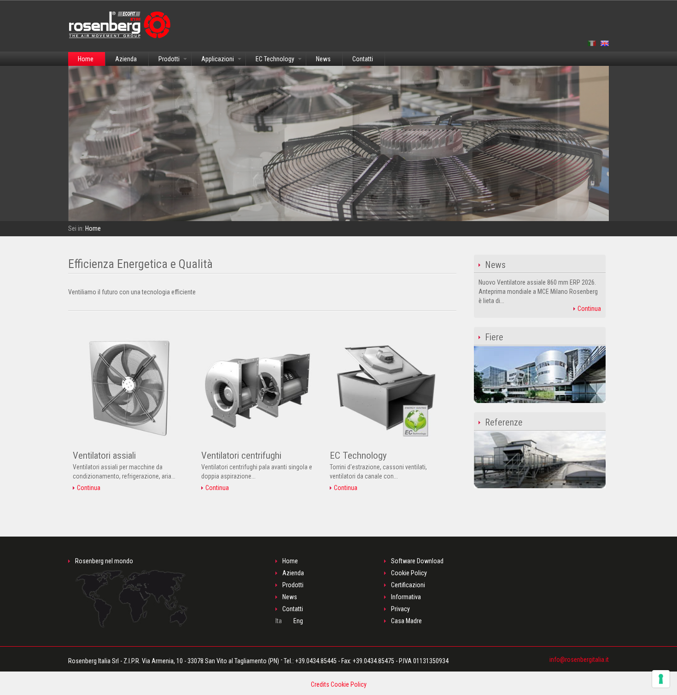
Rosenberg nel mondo (104, 561)
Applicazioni (217, 59)
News (323, 59)
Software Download (417, 561)
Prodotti (169, 59)
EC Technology (275, 59)
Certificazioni (408, 585)
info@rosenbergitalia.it (579, 659)
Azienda (126, 59)
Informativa (406, 597)
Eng (298, 621)
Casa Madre (406, 621)
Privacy (400, 609)
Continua (88, 487)
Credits (320, 684)
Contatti (362, 59)
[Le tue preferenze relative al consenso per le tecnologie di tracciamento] (661, 679)
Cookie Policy (409, 573)
